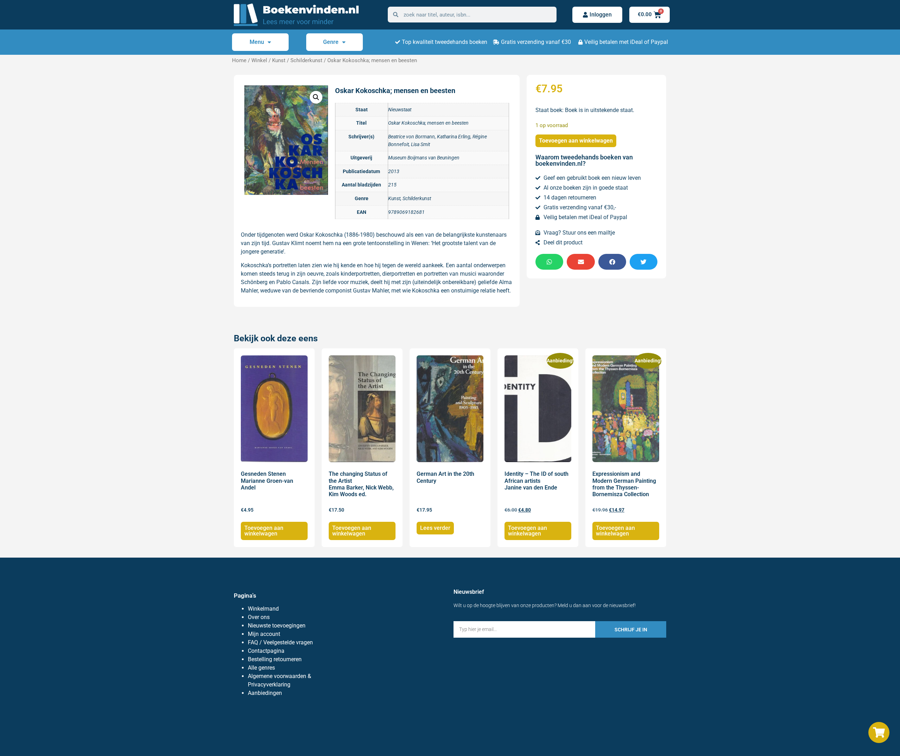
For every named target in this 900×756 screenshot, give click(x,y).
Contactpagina (266, 650)
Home (239, 60)
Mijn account (264, 634)
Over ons (259, 617)
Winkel (259, 60)
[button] (316, 97)
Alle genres (261, 667)
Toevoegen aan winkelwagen (576, 140)
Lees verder (435, 528)
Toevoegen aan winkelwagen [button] (263, 531)
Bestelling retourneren (275, 659)
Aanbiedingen (265, 693)
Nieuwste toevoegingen (277, 625)
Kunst (278, 60)
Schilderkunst (306, 60)
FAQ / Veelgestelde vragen (280, 642)
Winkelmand (263, 608)
